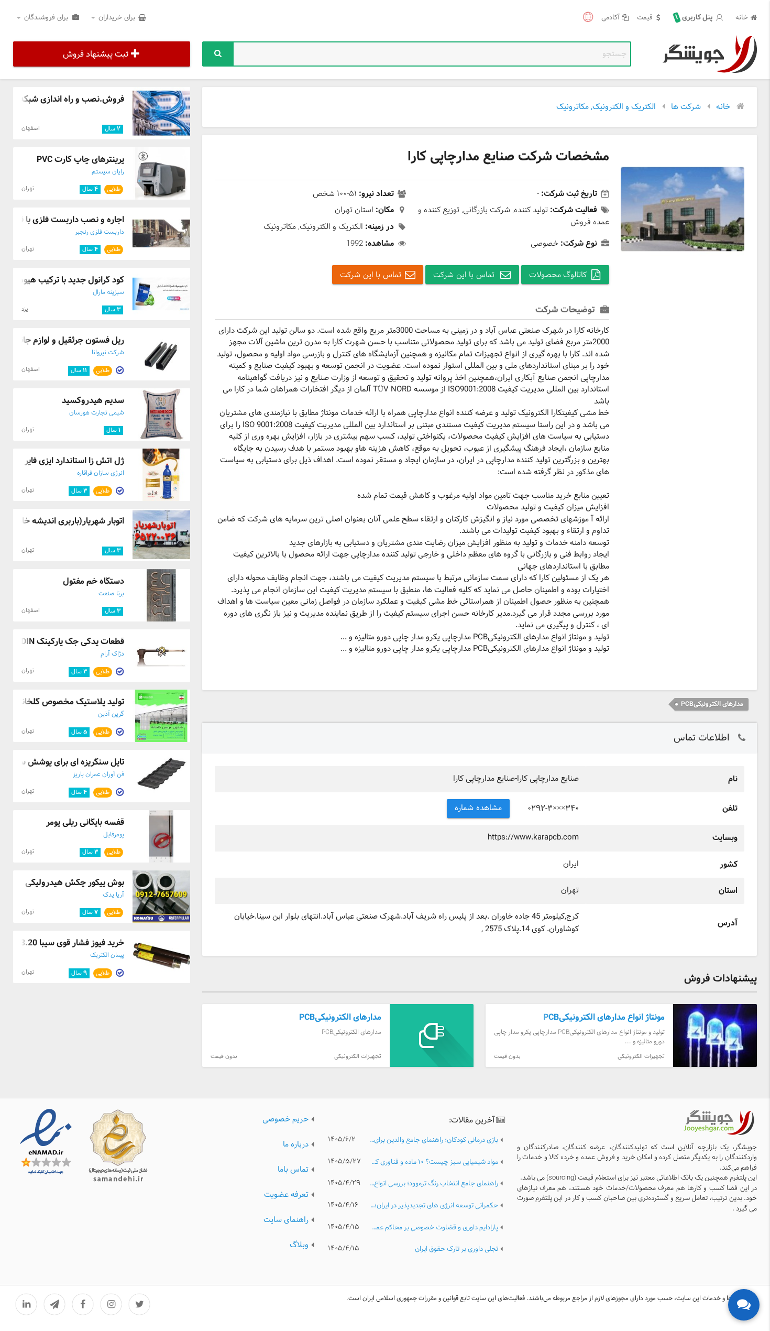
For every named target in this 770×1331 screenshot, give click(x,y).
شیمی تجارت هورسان (96, 413)
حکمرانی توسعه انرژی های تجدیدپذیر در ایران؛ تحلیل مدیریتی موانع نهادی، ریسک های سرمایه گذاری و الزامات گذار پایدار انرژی (433, 1206)
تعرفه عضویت (286, 1195)
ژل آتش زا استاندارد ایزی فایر (74, 461)
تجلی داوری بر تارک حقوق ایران (456, 1249)
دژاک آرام (112, 654)
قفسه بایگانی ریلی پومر (85, 822)
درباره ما (296, 1144)
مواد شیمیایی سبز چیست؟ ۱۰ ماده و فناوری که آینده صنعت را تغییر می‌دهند (433, 1162)
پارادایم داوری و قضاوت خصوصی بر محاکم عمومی (433, 1228)
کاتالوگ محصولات (558, 275)
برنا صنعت (111, 593)
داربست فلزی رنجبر (99, 232)
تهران (28, 188)
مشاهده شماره (478, 808)
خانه (741, 18)
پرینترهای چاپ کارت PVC (80, 159)
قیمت (645, 18)
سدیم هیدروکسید (93, 401)
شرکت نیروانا (108, 352)
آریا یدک (113, 895)
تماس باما (293, 1169)
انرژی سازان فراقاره (100, 473)
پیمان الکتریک (107, 955)
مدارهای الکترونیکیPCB (712, 704)
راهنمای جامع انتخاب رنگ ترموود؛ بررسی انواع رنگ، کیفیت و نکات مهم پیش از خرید (433, 1184)
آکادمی (610, 18)
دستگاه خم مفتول (93, 581)
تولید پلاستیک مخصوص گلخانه (70, 702)
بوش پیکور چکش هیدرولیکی (74, 883)
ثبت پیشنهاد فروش (95, 54)
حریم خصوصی (285, 1119)
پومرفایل (113, 835)
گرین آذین (111, 714)
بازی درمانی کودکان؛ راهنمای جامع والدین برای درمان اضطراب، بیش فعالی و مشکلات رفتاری (433, 1140)
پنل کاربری (695, 18)
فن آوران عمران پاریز (98, 774)
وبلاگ (299, 1245)
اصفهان (30, 128)
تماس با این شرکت (465, 275)
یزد (24, 309)
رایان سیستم (108, 172)
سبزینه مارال (108, 292)
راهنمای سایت (286, 1220)
